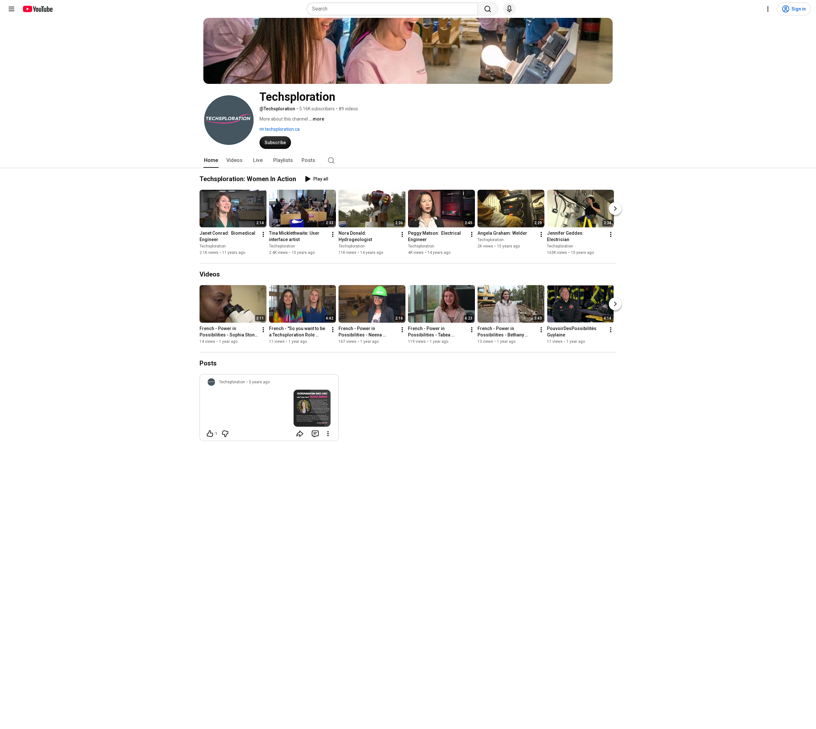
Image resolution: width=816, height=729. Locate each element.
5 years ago (259, 382)
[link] (269, 409)
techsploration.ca (282, 129)
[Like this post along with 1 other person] (210, 434)
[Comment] (315, 433)
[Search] (487, 9)
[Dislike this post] (225, 434)
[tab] (211, 160)
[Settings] (768, 9)
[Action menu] (328, 433)
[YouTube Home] (37, 9)
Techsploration (213, 246)
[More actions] (263, 234)
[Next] (615, 208)
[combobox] (394, 9)
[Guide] (11, 9)
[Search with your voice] (509, 9)
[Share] (300, 433)
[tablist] (408, 160)
